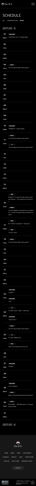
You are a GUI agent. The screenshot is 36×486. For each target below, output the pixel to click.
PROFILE (14, 457)
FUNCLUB (6, 461)
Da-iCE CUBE (15, 461)
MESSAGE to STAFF (27, 461)
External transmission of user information (22, 483)
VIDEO (18, 453)
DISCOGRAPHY (27, 453)
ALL (4, 20)
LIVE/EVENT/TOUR (12, 20)
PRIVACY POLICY (20, 480)
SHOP (20, 457)
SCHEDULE (6, 457)
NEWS (12, 453)
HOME (6, 453)
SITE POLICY (27, 480)
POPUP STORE (29, 457)
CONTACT (18, 468)
